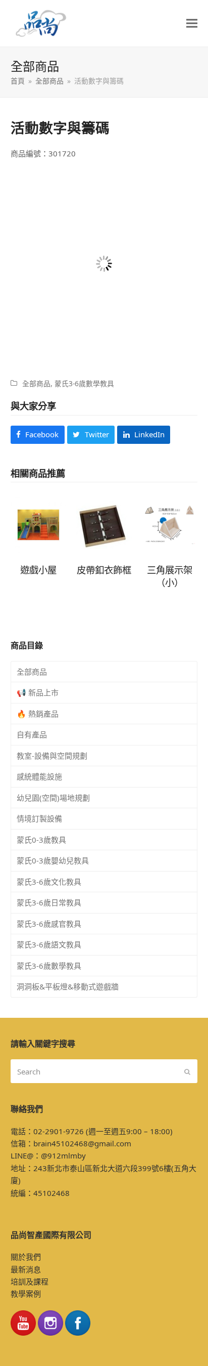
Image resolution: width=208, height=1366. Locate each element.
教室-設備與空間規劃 (52, 756)
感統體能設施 (39, 776)
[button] (191, 23)
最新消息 (26, 1269)
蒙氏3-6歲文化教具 (49, 882)
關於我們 (26, 1257)
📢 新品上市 (38, 692)
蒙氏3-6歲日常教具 (49, 902)
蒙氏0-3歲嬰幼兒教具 (53, 860)
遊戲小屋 (38, 569)
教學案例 (26, 1294)
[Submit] (187, 1071)
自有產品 (32, 734)
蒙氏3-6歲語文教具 (49, 944)
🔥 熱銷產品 (38, 714)
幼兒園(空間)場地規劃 (53, 798)
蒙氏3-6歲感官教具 (49, 924)
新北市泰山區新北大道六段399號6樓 (109, 1168)
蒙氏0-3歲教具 (41, 840)
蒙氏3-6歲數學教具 (84, 383)
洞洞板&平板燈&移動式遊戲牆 (68, 986)
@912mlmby (63, 1155)
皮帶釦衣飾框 (104, 569)
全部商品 (36, 383)
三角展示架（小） (169, 576)
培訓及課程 (29, 1281)
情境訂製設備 (39, 818)
